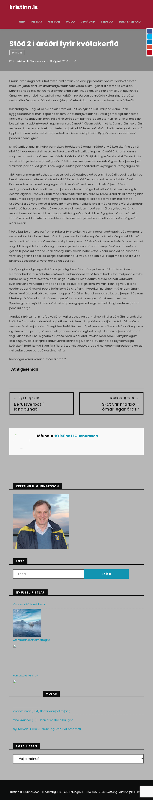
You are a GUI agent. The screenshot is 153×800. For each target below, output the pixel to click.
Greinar (54, 21)
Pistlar (36, 21)
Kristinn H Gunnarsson (31, 61)
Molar (70, 21)
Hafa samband (130, 21)
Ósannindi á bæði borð (29, 604)
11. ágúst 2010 (59, 61)
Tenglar (107, 21)
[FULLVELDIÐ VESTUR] (27, 694)
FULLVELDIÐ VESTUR (25, 675)
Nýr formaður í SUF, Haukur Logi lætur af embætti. (47, 729)
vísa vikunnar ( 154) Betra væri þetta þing (41, 711)
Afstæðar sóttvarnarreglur (31, 640)
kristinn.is (23, 7)
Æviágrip (88, 21)
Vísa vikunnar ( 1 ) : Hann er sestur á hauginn (43, 720)
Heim (22, 21)
